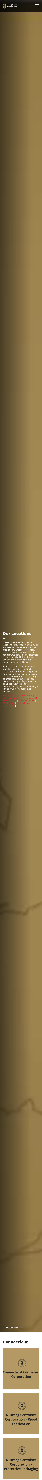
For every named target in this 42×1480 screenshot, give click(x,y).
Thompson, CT (29, 698)
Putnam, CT (14, 698)
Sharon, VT (8, 705)
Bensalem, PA (9, 700)
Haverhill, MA (23, 703)
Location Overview (13, 1327)
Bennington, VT (26, 700)
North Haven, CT (11, 695)
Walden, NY (8, 703)
